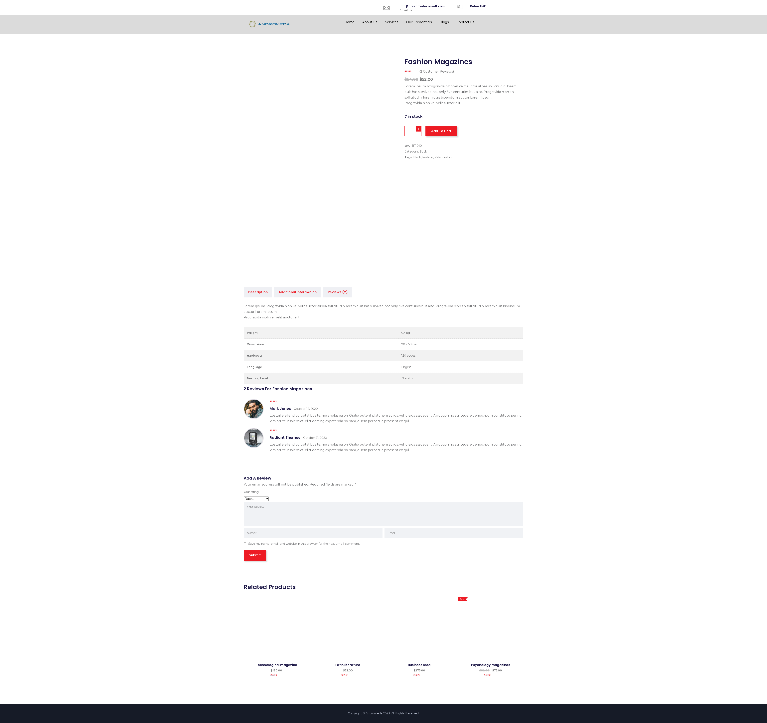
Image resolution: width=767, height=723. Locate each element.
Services (391, 22)
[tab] (258, 292)
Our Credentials (419, 22)
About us (369, 22)
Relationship (443, 157)
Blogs (444, 22)
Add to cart (441, 131)
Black (417, 157)
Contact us (465, 22)
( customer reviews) (436, 71)
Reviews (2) (338, 292)
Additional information (298, 292)
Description (258, 292)
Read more (348, 629)
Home (349, 22)
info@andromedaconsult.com (422, 6)
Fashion (427, 157)
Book (423, 151)
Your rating (251, 492)
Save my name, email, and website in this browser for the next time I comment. (304, 543)
